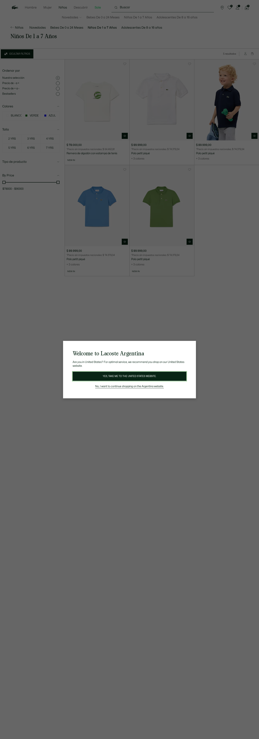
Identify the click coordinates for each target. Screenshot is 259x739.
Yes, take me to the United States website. (129, 376)
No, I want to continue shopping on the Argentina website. (129, 386)
